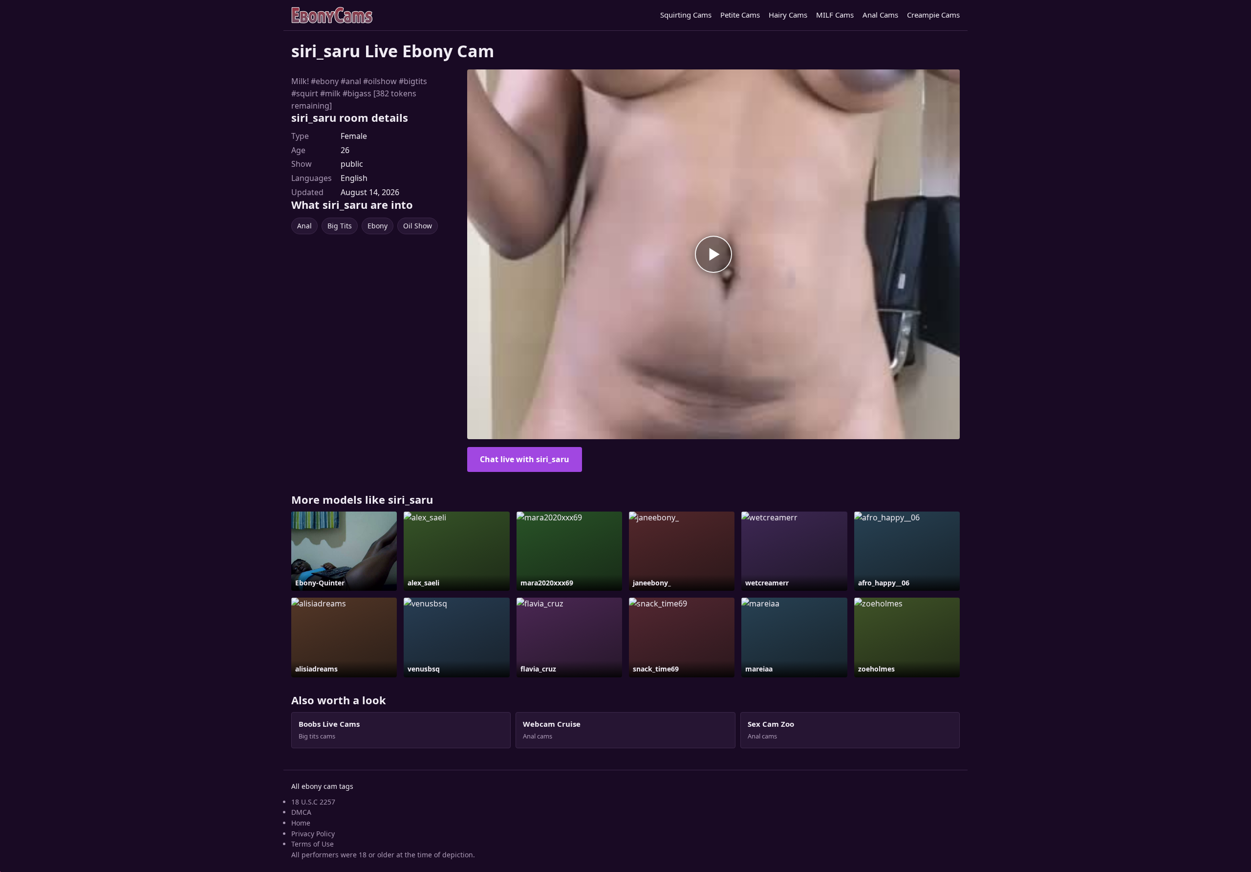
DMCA (301, 812)
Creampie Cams (933, 15)
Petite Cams (740, 15)
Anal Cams (880, 15)
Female (354, 136)
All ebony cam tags (322, 786)
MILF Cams (835, 15)
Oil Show (417, 225)
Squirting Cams (686, 15)
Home (300, 822)
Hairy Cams (788, 15)
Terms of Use (312, 844)
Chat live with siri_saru (524, 459)
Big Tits (339, 225)
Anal (304, 225)
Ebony (377, 225)
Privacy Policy (313, 833)
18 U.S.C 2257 (313, 801)
